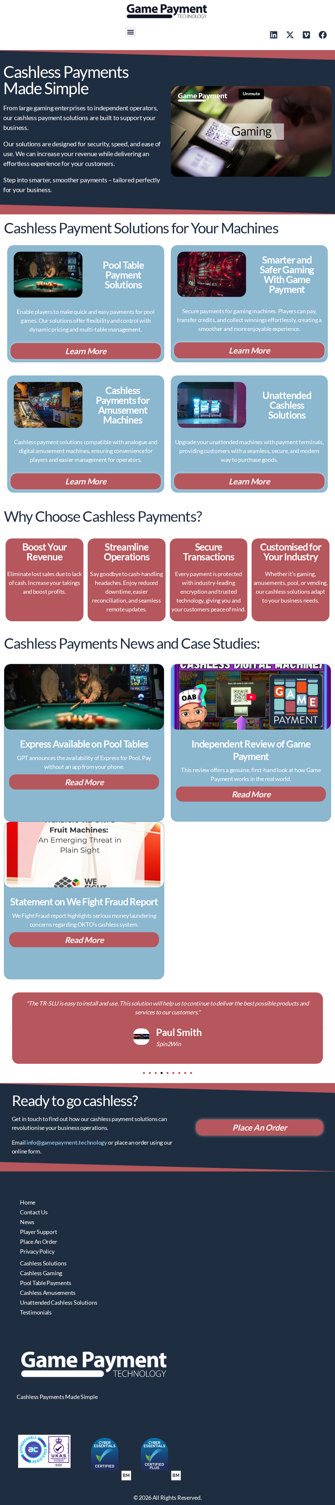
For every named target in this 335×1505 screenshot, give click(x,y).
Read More (84, 782)
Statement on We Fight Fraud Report (84, 901)
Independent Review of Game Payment (250, 750)
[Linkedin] (273, 35)
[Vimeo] (306, 35)
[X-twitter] (290, 35)
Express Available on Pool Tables (84, 744)
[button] (130, 32)
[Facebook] (322, 35)
